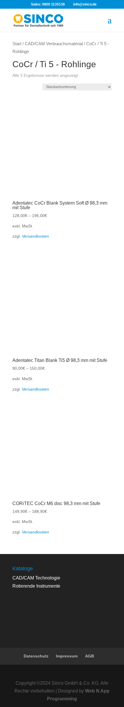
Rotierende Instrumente (36, 586)
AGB (89, 656)
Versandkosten (35, 236)
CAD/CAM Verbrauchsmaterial (54, 43)
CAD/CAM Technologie (36, 577)
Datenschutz (36, 656)
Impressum (67, 656)
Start (16, 43)
